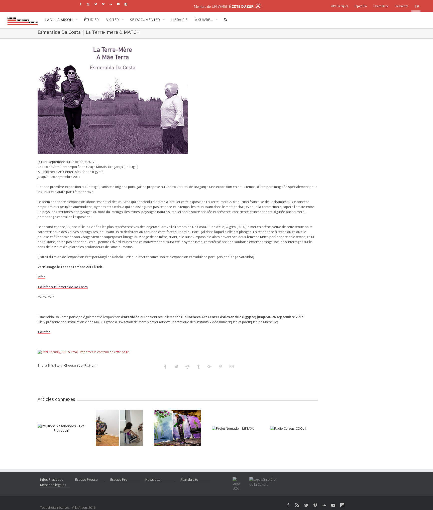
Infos (41, 277)
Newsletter (153, 479)
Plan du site (189, 479)
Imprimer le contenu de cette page (104, 352)
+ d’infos (44, 332)
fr (417, 6)
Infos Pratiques (51, 479)
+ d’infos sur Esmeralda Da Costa (63, 287)
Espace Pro (118, 479)
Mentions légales (53, 484)
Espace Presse (86, 479)
